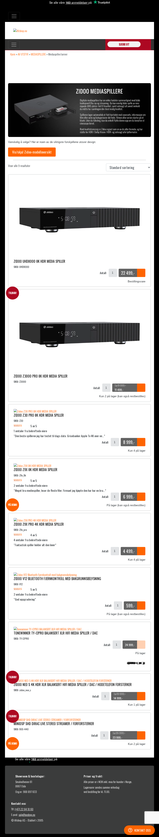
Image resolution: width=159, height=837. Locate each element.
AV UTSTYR (23, 54)
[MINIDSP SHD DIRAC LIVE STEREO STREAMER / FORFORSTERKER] (47, 719)
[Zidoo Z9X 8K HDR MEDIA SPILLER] (32, 465)
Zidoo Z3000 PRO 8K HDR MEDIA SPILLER (40, 376)
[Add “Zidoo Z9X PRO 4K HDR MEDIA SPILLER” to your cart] (141, 551)
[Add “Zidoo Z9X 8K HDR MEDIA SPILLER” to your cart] (141, 497)
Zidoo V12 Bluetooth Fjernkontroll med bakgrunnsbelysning (57, 578)
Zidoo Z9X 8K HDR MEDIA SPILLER (35, 469)
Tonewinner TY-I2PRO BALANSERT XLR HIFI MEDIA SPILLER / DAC (56, 633)
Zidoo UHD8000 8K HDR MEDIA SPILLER (39, 261)
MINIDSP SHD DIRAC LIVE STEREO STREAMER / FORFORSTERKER (54, 723)
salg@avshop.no (27, 814)
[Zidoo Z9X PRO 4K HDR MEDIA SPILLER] (35, 519)
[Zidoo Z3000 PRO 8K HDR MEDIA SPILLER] (79, 333)
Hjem (12, 54)
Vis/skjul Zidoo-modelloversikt (32, 152)
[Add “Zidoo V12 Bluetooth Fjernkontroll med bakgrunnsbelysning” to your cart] (141, 605)
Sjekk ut (124, 44)
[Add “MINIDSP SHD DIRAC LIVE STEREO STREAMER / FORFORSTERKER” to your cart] (141, 735)
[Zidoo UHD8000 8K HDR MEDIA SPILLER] (79, 218)
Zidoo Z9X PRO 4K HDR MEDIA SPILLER (39, 524)
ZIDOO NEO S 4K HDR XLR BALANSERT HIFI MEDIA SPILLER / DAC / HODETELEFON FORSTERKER (73, 684)
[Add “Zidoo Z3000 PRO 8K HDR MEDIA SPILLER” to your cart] (141, 388)
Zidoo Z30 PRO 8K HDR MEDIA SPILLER (39, 415)
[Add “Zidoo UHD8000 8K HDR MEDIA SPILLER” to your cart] (141, 273)
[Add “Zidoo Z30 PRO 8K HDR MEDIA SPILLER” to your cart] (141, 442)
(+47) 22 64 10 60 (24, 809)
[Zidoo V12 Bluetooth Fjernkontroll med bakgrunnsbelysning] (45, 574)
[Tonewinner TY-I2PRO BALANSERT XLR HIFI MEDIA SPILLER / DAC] (48, 628)
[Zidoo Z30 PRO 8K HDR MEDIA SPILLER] (35, 411)
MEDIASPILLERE (38, 54)
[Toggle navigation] (14, 16)
